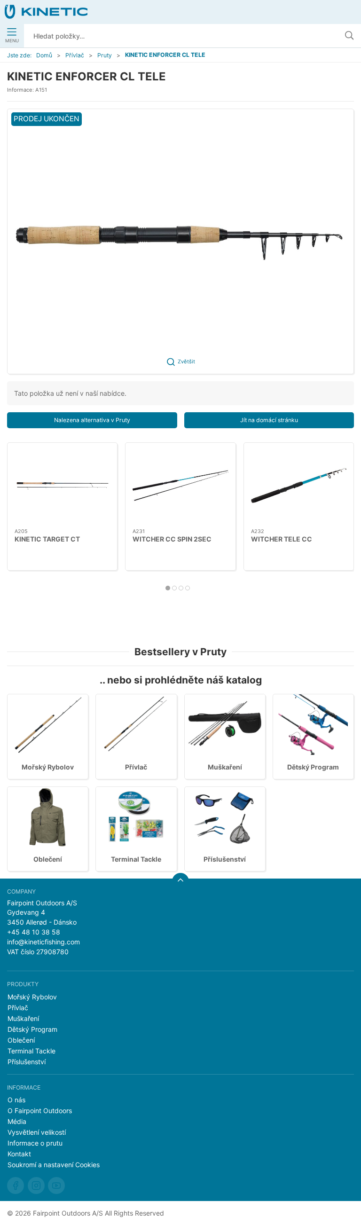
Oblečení (47, 859)
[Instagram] (36, 1185)
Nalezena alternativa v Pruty (92, 420)
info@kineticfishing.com (43, 942)
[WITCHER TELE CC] (298, 485)
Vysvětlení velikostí (37, 1132)
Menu (12, 40)
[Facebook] (15, 1185)
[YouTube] (56, 1185)
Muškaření (225, 767)
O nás (16, 1100)
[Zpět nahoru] (180, 881)
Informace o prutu (35, 1143)
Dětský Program (313, 767)
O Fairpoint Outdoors (40, 1111)
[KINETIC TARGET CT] (62, 485)
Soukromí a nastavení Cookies (54, 1165)
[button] (180, 241)
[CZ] (46, 12)
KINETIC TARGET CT (47, 538)
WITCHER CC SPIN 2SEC (172, 538)
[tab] (167, 588)
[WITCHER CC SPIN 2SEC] (180, 485)
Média (17, 1121)
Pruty (104, 55)
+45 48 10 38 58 (33, 932)
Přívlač (74, 55)
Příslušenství (225, 859)
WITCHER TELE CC (281, 538)
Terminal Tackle (136, 859)
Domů (44, 55)
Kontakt (19, 1154)
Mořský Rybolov (48, 767)
